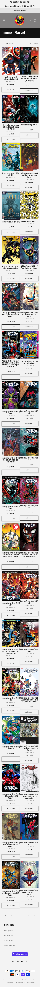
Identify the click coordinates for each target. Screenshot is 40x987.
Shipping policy (31, 982)
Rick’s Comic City (12, 979)
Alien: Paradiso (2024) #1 (29, 125)
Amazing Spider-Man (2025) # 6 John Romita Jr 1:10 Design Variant (29, 796)
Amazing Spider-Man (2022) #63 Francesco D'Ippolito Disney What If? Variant (11, 555)
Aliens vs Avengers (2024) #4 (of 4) (10, 174)
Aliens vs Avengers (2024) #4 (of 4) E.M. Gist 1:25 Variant (29, 175)
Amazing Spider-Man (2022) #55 (29, 412)
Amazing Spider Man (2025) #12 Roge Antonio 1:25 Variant (29, 315)
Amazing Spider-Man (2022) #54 (11, 413)
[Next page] (34, 915)
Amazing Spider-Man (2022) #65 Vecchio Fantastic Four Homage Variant (11, 651)
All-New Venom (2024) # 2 (29, 221)
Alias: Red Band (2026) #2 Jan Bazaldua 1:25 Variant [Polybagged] (29, 79)
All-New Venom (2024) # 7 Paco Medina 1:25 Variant (29, 267)
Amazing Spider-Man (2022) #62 (11, 508)
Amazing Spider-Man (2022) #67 (11, 699)
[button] (4, 20)
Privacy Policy (8, 931)
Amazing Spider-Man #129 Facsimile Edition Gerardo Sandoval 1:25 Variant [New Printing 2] (11, 364)
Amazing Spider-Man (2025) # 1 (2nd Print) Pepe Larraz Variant (29, 748)
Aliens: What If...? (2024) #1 (11, 222)
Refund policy (33, 979)
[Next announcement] (36, 10)
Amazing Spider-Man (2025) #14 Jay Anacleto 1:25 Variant (29, 892)
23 (28, 915)
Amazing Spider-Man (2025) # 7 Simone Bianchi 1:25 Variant (11, 845)
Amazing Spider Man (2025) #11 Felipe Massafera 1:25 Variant (11, 315)
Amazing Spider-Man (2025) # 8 (29, 843)
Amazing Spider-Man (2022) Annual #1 (11, 748)
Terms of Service (9, 945)
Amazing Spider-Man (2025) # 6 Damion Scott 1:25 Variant (11, 796)
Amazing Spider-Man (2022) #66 (29, 650)
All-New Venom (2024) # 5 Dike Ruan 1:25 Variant (10, 267)
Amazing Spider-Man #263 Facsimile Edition (29, 362)
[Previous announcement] (4, 10)
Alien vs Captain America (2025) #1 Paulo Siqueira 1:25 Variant (11, 127)
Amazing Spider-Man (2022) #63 (29, 507)
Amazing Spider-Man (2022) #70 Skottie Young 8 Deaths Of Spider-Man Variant (29, 700)
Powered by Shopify (22, 979)
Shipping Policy (9, 940)
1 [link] (5, 915)
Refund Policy (8, 935)
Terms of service (20, 982)
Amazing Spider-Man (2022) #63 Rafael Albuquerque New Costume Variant (29, 555)
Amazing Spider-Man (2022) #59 (29, 459)
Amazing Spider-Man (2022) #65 (29, 602)
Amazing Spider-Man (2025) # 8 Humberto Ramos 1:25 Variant (11, 893)
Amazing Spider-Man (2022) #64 (11, 604)
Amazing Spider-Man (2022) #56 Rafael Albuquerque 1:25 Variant (11, 460)
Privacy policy (10, 982)
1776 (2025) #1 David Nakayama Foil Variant (11, 78)
